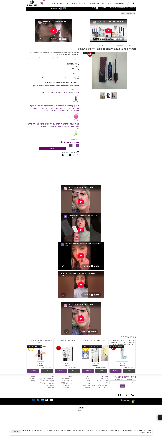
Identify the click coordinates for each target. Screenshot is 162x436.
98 (126, 368)
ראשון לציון (31, 378)
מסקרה (72, 89)
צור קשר (87, 388)
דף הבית (87, 378)
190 (39, 366)
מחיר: (77, 139)
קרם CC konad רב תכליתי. (67, 340)
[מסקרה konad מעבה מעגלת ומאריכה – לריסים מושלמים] (115, 99)
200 (94, 366)
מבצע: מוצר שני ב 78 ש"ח (117, 346)
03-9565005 (103, 383)
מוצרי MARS (67, 385)
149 (63, 142)
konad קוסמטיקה (119, 3)
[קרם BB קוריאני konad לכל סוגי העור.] (94, 362)
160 (121, 366)
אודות (53, 3)
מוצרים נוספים (67, 387)
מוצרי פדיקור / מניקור (79, 3)
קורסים (60, 3)
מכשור (68, 3)
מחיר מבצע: (72, 142)
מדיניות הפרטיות (145, 432)
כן (75, 102)
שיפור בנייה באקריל (47, 381)
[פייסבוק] (133, 3)
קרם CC (67, 363)
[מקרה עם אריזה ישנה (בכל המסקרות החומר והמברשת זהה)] (109, 99)
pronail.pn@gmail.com (99, 385)
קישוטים (51, 387)
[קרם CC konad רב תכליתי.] (67, 362)
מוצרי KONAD (67, 381)
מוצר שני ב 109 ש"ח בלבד (35, 346)
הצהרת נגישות (103, 387)
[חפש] (128, 3)
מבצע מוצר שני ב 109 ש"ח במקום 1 (92, 346)
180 (66, 366)
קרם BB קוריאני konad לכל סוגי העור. (95, 340)
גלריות (88, 383)
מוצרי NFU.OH (106, 3)
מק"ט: (76, 89)
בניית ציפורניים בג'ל (47, 383)
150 (73, 139)
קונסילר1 (40, 363)
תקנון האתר (86, 385)
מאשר (16, 431)
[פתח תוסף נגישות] (160, 417)
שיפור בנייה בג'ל (48, 385)
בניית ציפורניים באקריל (46, 378)
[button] (116, 371)
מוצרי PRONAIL (94, 3)
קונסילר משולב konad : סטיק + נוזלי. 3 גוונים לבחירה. (40, 341)
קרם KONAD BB (94, 363)
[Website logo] (33, 3)
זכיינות (33, 381)
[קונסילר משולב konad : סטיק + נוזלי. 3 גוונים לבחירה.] (40, 362)
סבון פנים (122, 363)
